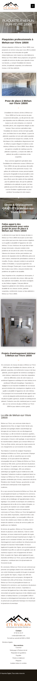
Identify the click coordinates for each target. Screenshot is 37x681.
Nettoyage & (14, 650)
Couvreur (18, 647)
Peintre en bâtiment (18, 658)
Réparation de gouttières (18, 653)
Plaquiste (18, 660)
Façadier (18, 655)
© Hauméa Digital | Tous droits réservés (12, 673)
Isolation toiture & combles (18, 663)
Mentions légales (7, 642)
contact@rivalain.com (18, 635)
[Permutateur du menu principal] (33, 6)
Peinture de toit (22, 650)
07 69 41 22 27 (18, 633)
